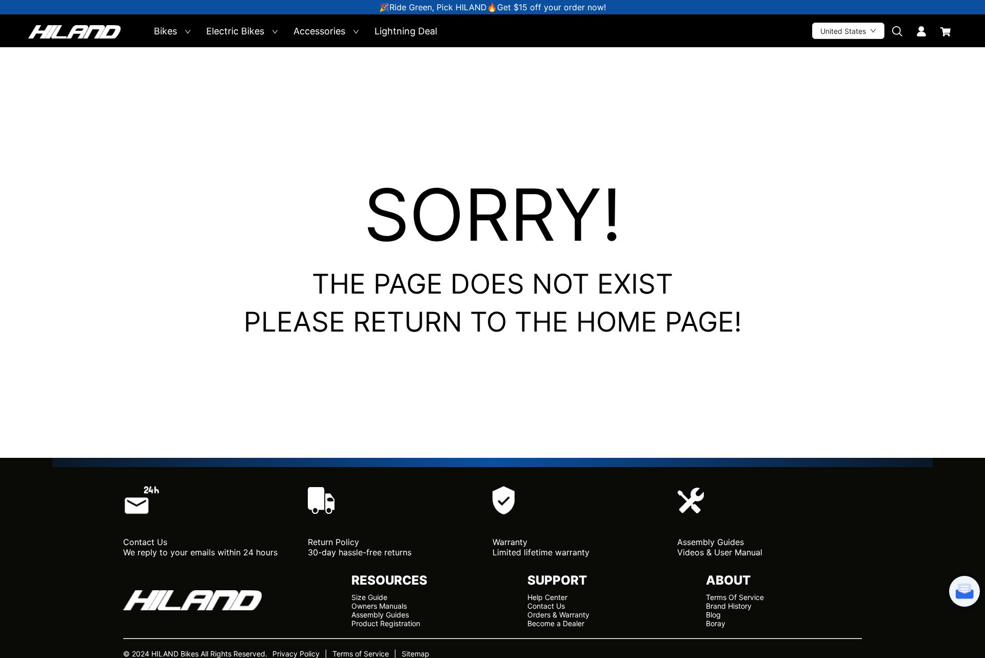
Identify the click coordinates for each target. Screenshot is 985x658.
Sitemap (415, 653)
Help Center (547, 597)
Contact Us (546, 606)
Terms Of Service (735, 597)
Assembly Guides (380, 614)
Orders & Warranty (558, 614)
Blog (713, 614)
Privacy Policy (296, 653)
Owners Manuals (379, 606)
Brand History (729, 606)
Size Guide (369, 597)
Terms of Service (360, 653)
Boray (715, 623)
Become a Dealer (555, 623)
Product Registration (385, 623)
